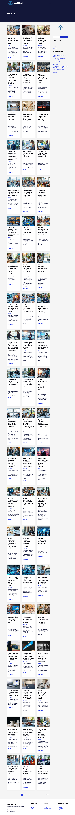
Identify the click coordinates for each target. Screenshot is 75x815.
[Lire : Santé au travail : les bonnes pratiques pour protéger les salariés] (43, 30)
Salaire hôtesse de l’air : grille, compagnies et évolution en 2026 (27, 345)
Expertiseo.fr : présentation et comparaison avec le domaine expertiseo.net (58, 63)
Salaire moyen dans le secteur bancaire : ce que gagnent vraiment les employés (28, 657)
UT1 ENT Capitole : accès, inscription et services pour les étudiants (60, 67)
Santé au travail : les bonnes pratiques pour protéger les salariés (43, 40)
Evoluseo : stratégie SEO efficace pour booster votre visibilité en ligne (43, 542)
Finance (54, 44)
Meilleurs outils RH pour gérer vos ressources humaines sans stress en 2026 (27, 619)
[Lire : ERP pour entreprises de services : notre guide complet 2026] (28, 220)
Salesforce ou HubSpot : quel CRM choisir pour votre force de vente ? (43, 155)
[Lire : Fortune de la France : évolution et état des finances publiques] (13, 372)
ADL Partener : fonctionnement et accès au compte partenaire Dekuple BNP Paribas (60, 55)
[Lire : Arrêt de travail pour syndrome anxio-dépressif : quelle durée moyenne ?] (13, 722)
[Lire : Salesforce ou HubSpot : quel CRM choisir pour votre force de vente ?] (43, 144)
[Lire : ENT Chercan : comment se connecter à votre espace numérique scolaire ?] (43, 258)
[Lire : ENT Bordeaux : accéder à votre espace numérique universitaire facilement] (43, 722)
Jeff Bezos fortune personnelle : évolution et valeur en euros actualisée (60, 59)
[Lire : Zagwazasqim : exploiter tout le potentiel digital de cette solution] (28, 570)
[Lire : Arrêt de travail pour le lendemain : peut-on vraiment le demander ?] (43, 570)
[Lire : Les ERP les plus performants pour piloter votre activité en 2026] (13, 683)
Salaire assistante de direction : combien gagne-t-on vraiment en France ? (28, 383)
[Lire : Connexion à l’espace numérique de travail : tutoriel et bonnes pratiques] (43, 759)
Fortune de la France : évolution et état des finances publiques (13, 383)
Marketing (55, 48)
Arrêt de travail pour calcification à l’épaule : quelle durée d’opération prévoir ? (13, 308)
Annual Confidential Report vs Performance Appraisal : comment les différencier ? (12, 543)
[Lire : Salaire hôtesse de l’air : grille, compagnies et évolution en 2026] (28, 335)
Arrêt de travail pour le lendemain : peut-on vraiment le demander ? (43, 580)
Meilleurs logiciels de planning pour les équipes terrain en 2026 (28, 770)
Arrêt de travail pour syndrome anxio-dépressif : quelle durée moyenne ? (13, 732)
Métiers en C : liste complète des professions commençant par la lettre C (28, 502)
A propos (46, 806)
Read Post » (10, 57)
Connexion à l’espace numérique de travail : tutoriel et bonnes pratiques (43, 770)
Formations (55, 46)
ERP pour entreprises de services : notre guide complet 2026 (27, 231)
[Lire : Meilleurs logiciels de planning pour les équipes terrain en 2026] (28, 759)
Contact (46, 807)
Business (54, 43)
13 (29, 794)
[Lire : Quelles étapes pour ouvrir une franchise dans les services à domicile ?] (28, 30)
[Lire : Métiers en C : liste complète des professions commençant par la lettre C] (28, 491)
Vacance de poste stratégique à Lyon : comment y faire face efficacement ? (13, 192)
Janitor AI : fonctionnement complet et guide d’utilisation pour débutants (43, 345)
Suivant (47, 794)
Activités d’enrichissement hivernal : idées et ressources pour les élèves (43, 231)
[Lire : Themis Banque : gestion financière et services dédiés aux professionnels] (28, 451)
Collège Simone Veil (62, 810)
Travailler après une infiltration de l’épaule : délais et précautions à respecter (28, 155)
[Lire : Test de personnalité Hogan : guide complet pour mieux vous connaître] (28, 258)
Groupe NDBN (61, 808)
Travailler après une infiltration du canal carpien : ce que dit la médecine (28, 732)
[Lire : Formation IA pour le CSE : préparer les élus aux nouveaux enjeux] (13, 30)
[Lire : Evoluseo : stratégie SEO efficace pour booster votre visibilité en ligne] (43, 531)
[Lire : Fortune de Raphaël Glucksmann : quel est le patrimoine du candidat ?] (28, 531)
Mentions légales (47, 808)
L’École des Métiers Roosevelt (62, 806)
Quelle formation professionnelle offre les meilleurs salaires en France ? (13, 770)
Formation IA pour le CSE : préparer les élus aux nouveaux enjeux (13, 40)
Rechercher (54, 35)
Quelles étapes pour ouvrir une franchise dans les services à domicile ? (27, 40)
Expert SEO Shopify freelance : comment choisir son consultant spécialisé (59, 71)
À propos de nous (60, 32)
